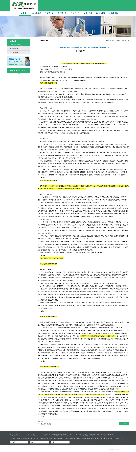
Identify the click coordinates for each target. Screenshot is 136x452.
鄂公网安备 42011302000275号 (114, 438)
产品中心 (50, 13)
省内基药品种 (14, 48)
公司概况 (37, 13)
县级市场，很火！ (47, 424)
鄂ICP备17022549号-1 (70, 435)
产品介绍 (63, 13)
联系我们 (114, 13)
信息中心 (76, 13)
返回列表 (124, 423)
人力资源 (102, 13)
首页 (24, 13)
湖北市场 (89, 13)
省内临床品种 (14, 52)
